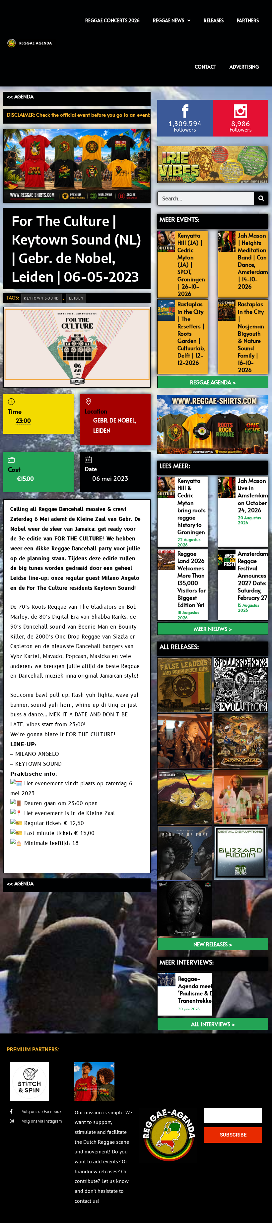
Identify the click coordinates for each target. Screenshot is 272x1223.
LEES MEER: (175, 465)
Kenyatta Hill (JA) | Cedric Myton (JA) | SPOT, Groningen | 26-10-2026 (191, 264)
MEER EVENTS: (179, 219)
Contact (205, 67)
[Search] (261, 198)
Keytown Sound (41, 298)
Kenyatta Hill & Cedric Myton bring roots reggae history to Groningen (191, 506)
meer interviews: (187, 962)
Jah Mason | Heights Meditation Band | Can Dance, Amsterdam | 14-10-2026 (253, 261)
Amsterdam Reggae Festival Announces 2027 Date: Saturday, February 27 (253, 575)
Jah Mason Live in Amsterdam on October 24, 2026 (253, 495)
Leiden (76, 298)
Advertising (244, 67)
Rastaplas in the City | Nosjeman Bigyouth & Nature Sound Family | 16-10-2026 (251, 337)
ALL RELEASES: (179, 646)
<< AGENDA (20, 96)
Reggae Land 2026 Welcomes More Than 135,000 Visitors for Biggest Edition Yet (191, 579)
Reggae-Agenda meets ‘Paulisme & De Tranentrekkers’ (198, 989)
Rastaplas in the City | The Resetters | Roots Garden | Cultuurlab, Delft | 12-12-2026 (191, 333)
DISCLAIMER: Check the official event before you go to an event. (78, 114)
